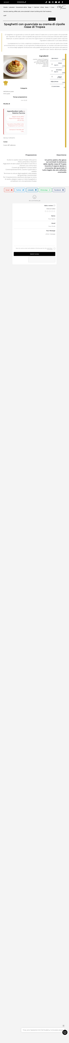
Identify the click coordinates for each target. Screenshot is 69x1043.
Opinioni (36, 7)
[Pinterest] (49, 2)
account (6, 2)
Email (53, 223)
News (47, 7)
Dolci (56, 77)
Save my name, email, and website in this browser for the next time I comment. (34, 249)
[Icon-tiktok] (46, 2)
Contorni (57, 86)
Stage (29, 7)
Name (53, 216)
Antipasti (57, 58)
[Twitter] (59, 2)
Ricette (6, 7)
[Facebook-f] (62, 2)
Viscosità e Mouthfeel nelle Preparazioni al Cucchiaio (15, 125)
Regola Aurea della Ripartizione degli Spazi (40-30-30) (16, 118)
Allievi (42, 7)
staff (5, 15)
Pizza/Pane (57, 81)
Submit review (34, 254)
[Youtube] (56, 2)
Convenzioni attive (21, 7)
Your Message (50, 230)
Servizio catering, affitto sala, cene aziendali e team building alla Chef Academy (27, 11)
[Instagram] (52, 2)
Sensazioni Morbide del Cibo (16, 130)
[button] (59, 190)
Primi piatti (57, 64)
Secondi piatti (57, 71)
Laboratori (12, 7)
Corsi (52, 7)
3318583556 (21, 2)
